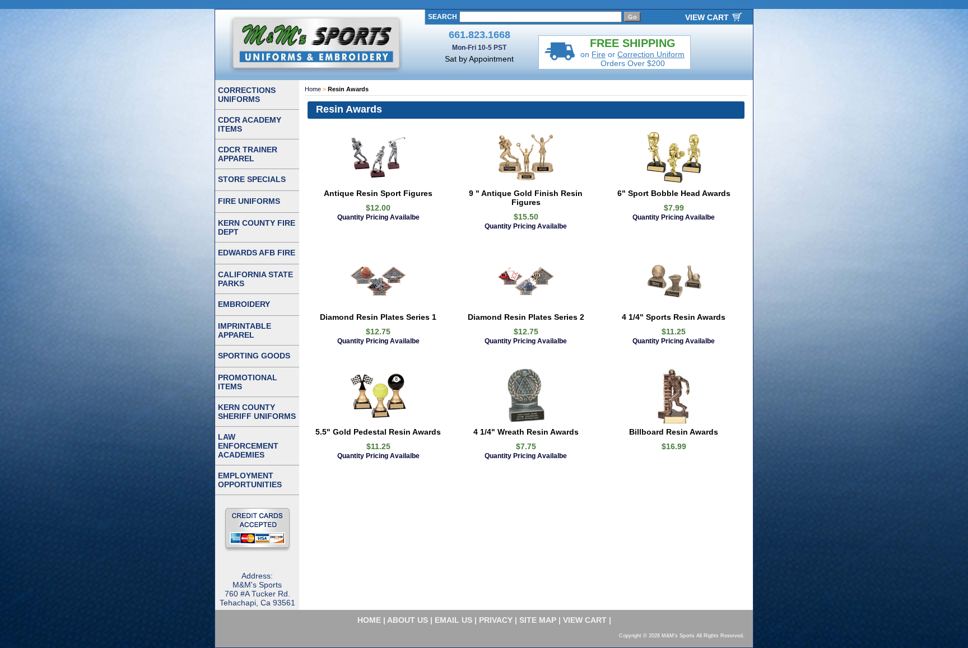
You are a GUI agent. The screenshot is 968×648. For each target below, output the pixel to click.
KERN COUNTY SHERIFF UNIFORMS (257, 412)
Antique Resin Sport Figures (378, 193)
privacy (496, 620)
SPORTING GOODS (254, 355)
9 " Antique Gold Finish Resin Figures (526, 198)
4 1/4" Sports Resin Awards (673, 317)
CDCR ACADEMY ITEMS (249, 124)
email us (453, 620)
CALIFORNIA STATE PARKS (255, 279)
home (369, 620)
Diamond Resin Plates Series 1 (378, 317)
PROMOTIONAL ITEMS (247, 382)
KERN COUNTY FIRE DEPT (256, 227)
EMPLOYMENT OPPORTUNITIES (250, 480)
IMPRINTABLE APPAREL (244, 330)
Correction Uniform (651, 54)
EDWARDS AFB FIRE (256, 252)
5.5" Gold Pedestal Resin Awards (378, 431)
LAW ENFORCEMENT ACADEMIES (248, 445)
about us (407, 620)
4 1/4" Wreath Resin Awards (526, 431)
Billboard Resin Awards (673, 431)
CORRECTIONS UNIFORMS (247, 95)
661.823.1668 (479, 34)
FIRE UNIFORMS (249, 201)
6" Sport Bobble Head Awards (673, 193)
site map (537, 620)
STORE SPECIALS (252, 179)
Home (313, 89)
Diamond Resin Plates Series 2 (526, 317)
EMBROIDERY (244, 304)
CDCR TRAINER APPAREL (247, 154)
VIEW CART (707, 17)
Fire (599, 54)
